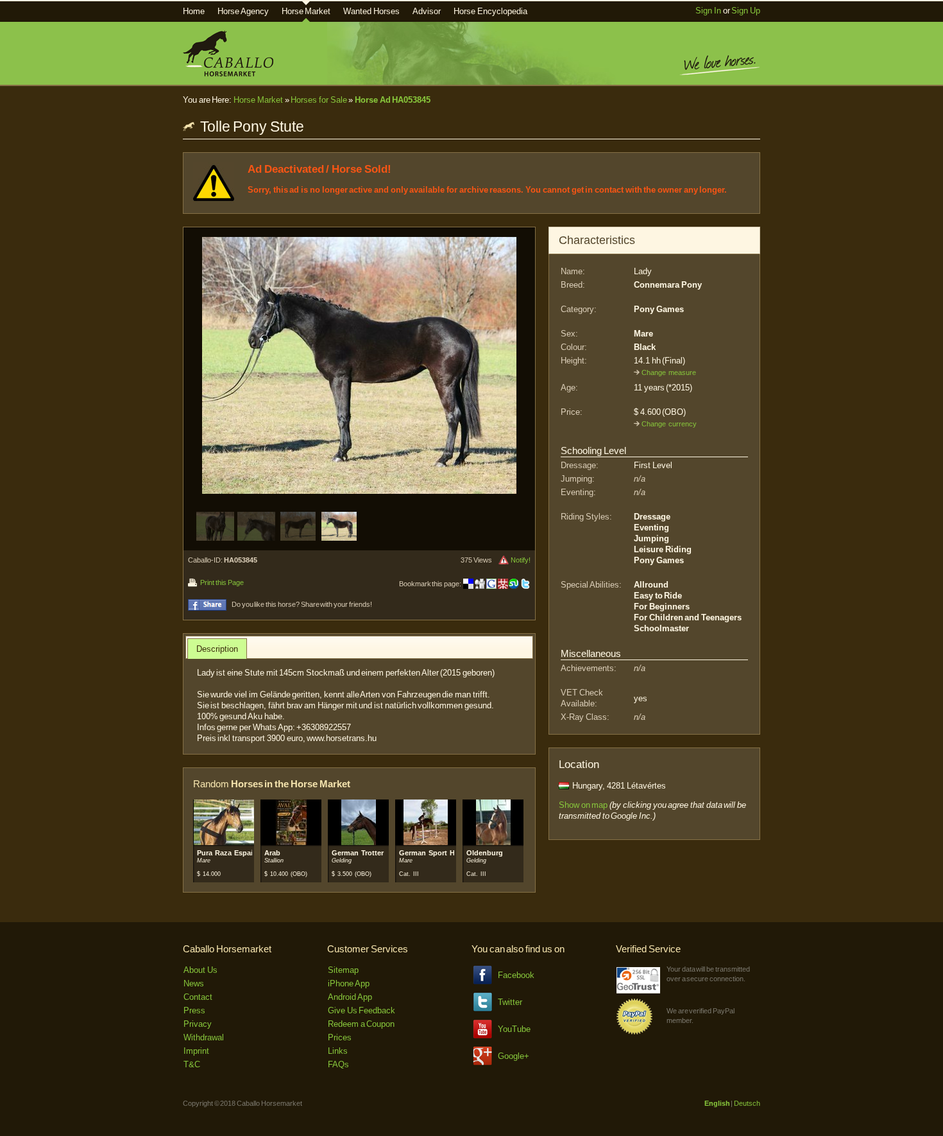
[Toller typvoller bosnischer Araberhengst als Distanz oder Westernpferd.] (291, 843)
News (193, 983)
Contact (197, 997)
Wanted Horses (371, 11)
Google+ (513, 1056)
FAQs (338, 1064)
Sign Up (745, 10)
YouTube (514, 1029)
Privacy (197, 1024)
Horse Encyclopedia (490, 11)
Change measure (668, 372)
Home (194, 11)
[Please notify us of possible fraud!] (503, 560)
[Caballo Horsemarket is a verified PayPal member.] (634, 1032)
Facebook (516, 975)
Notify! (521, 560)
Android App (350, 997)
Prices (340, 1037)
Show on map (583, 805)
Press (194, 1010)
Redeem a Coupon (361, 1024)
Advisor (426, 11)
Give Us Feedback (361, 1010)
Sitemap (343, 970)
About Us (200, 970)
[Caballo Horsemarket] (228, 73)
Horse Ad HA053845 (392, 100)
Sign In (708, 10)
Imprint (196, 1051)
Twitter (510, 1002)
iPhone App (349, 983)
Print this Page (221, 582)
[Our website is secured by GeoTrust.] (638, 990)
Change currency (669, 424)
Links (338, 1051)
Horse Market (306, 11)
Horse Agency (243, 11)
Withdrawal (203, 1037)
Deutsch (747, 1103)
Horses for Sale (318, 100)
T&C (191, 1064)
